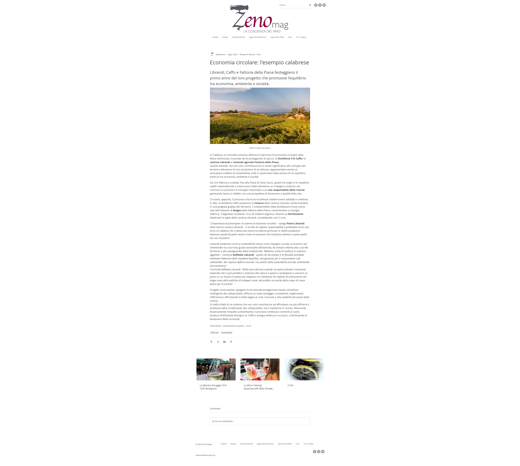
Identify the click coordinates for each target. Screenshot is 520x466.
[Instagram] (320, 5)
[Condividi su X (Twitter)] (218, 341)
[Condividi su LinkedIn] (224, 341)
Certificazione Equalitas (233, 326)
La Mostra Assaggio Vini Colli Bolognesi (213, 387)
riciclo (248, 326)
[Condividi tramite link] (231, 341)
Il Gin (291, 385)
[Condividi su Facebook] (211, 341)
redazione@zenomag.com (205, 455)
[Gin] (304, 369)
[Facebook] (316, 5)
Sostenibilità (215, 326)
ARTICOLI (214, 332)
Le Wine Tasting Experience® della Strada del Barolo (258, 387)
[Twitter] (324, 5)
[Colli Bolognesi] (216, 369)
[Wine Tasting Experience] (260, 369)
